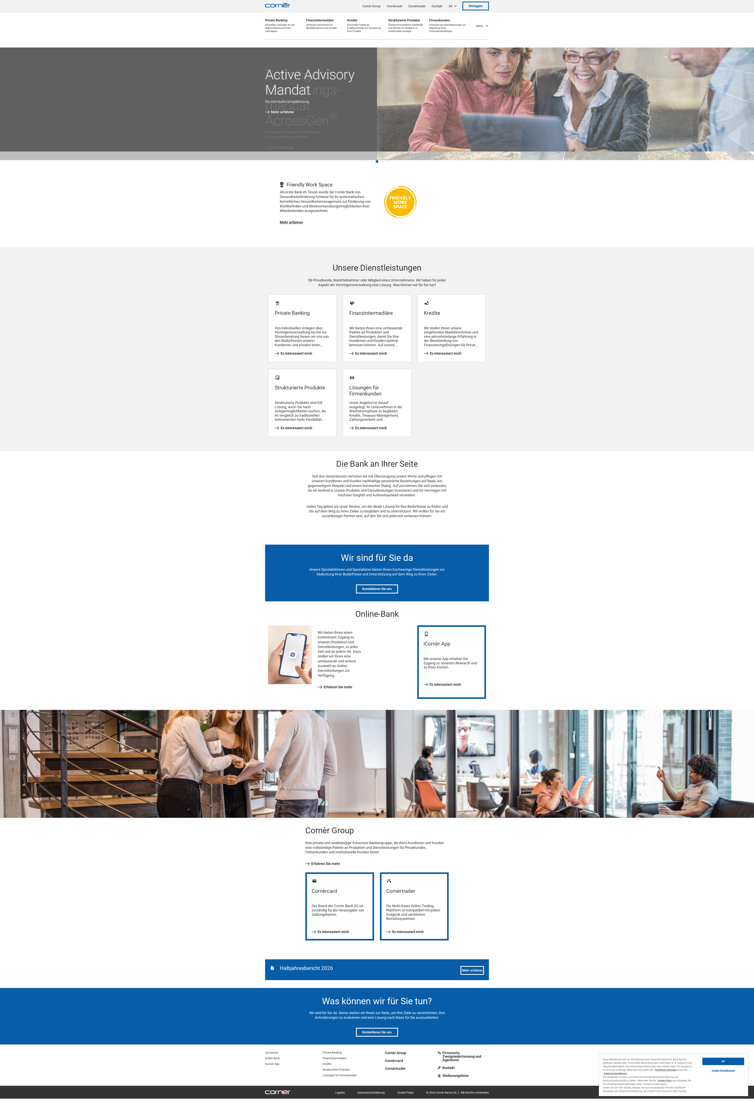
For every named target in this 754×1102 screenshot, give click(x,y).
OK (723, 1061)
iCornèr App (272, 1058)
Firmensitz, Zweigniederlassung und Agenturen (461, 1051)
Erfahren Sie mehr (338, 681)
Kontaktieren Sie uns (377, 583)
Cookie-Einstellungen (723, 1070)
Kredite (327, 1058)
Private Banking (332, 1047)
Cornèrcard (394, 6)
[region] (673, 1075)
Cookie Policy (405, 1087)
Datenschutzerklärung (371, 1087)
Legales (340, 1087)
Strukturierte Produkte (336, 1064)
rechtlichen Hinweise (665, 1070)
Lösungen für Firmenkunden (340, 1070)
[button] (365, 156)
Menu (479, 25)
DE (451, 6)
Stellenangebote (455, 1070)
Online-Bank (272, 1053)
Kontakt (437, 6)
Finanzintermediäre (334, 1053)
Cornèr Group (371, 6)
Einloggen (476, 6)
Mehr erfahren (282, 112)
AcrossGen (271, 1047)
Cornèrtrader (416, 6)
